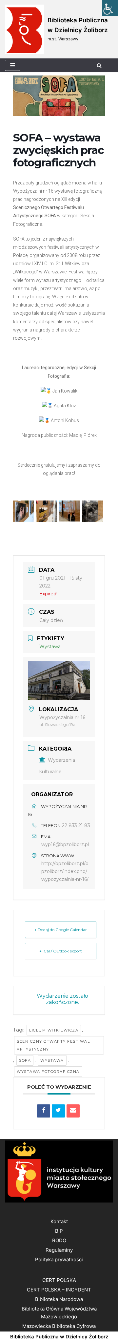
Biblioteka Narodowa (59, 1299)
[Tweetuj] (58, 1111)
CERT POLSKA (59, 1280)
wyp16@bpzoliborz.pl (65, 844)
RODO (59, 1240)
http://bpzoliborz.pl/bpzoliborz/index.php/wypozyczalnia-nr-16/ (64, 871)
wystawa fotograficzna (48, 1071)
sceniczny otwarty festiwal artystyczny (53, 1045)
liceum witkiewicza (53, 1030)
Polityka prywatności (59, 1259)
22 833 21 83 (76, 825)
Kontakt (59, 1221)
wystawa (52, 1060)
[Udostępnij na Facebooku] (43, 1111)
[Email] (73, 1111)
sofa (25, 1060)
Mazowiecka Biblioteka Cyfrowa (59, 1326)
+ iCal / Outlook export (60, 950)
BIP (59, 1231)
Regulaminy (59, 1250)
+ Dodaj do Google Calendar (60, 929)
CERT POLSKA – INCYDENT (59, 1290)
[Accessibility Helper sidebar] (110, 8)
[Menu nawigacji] (12, 65)
